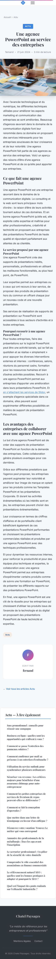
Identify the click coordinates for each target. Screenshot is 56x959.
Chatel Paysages (28, 916)
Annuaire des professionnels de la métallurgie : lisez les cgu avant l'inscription (25, 841)
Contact (38, 941)
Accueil (7, 17)
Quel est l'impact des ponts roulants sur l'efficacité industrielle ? (26, 887)
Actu (16, 17)
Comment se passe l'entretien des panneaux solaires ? (25, 747)
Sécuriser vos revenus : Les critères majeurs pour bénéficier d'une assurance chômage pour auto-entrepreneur (26, 781)
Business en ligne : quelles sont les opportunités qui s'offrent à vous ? (26, 737)
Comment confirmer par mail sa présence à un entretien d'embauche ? (27, 758)
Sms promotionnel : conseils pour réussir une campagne (25, 727)
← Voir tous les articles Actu (19, 688)
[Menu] (33, 2)
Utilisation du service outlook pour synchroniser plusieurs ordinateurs (26, 768)
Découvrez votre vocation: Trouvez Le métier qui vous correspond (27, 829)
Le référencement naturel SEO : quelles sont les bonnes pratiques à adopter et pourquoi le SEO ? (26, 875)
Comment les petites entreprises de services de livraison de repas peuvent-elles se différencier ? (26, 797)
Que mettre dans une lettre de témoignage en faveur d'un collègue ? (27, 819)
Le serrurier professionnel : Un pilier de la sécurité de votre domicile (27, 853)
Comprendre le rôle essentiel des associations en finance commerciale (27, 864)
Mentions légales (22, 941)
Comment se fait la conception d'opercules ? (23, 809)
